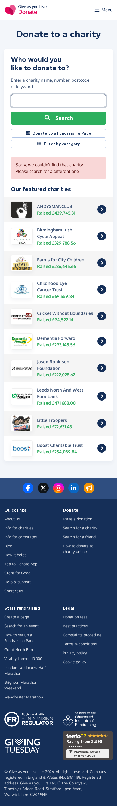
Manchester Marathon (23, 697)
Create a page (16, 617)
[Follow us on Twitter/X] (43, 491)
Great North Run (18, 649)
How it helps (15, 554)
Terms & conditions (80, 644)
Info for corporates (20, 537)
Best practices (75, 626)
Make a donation (77, 519)
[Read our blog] (89, 491)
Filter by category (62, 144)
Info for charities (18, 528)
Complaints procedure (82, 635)
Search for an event (21, 626)
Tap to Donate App (20, 563)
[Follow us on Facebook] (28, 491)
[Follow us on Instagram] (58, 491)
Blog (8, 546)
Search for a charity (80, 528)
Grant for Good (17, 572)
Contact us (13, 590)
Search (64, 118)
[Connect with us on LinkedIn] (73, 491)
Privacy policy (75, 653)
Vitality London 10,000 (23, 658)
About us (12, 519)
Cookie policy (74, 662)
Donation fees (75, 617)
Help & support (17, 581)
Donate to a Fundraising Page (62, 133)
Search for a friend (79, 537)
